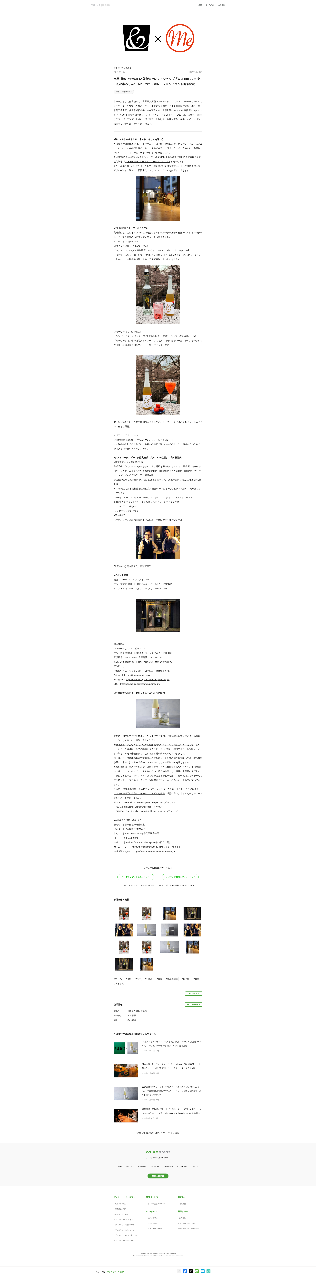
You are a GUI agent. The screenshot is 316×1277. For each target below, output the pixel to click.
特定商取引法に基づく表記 (189, 1229)
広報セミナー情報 (121, 1214)
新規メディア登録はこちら (137, 877)
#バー (138, 979)
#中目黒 (148, 979)
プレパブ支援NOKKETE (156, 1204)
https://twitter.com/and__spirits (137, 675)
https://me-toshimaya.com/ (145, 847)
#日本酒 (185, 979)
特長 (120, 1166)
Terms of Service (175, 1255)
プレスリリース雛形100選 (124, 1225)
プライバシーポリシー (187, 1223)
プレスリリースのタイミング (125, 1230)
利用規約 (182, 1218)
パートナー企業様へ (155, 1229)
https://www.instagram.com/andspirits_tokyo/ (147, 679)
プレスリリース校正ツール (124, 1240)
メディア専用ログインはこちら (182, 877)
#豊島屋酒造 (172, 979)
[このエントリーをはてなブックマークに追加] (203, 1273)
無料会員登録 (158, 1176)
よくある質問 (182, 1166)
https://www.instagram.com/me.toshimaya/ (154, 851)
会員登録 (221, 5)
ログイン (211, 5)
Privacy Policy (164, 1255)
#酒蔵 (159, 979)
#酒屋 (196, 979)
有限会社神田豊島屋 (122, 68)
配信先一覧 (142, 1166)
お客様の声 (154, 1166)
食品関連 (131, 1020)
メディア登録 (153, 1223)
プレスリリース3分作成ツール (126, 1235)
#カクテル (119, 984)
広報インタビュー (121, 1204)
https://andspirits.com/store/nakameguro (140, 684)
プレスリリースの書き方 (124, 1220)
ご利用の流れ (168, 1166)
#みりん (118, 979)
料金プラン (130, 1166)
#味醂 (128, 979)
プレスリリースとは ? (115, 1272)
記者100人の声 (120, 1209)
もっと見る (175, 1133)
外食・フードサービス (124, 92)
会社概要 (182, 1204)
